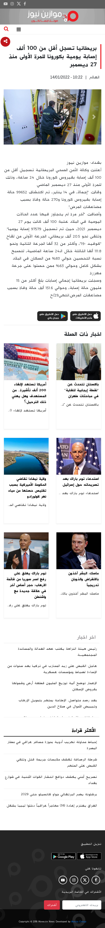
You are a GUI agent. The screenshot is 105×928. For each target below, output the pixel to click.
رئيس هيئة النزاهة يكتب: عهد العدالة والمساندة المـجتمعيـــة (57, 651)
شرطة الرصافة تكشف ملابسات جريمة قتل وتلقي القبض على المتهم (57, 762)
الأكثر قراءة (83, 730)
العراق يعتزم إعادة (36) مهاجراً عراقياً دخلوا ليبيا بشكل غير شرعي (52, 808)
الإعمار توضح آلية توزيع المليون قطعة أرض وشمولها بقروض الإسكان (54, 686)
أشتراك (52, 905)
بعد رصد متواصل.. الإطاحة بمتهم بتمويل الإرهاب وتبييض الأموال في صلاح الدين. (58, 703)
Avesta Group (78, 921)
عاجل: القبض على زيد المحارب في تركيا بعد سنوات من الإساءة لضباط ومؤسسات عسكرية (52, 668)
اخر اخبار (86, 637)
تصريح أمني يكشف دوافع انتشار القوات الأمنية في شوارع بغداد (51, 779)
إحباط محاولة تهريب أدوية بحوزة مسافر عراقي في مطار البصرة (52, 745)
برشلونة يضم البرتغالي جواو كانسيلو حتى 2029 (59, 794)
